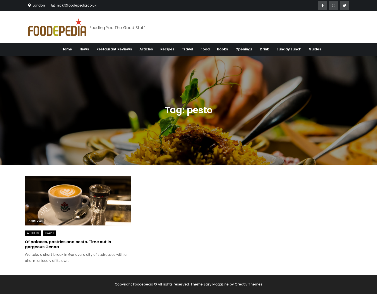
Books (222, 49)
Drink (264, 49)
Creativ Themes (248, 284)
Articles (146, 49)
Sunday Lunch (288, 49)
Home (67, 49)
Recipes (167, 49)
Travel (187, 49)
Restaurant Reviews (114, 49)
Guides (315, 49)
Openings (243, 49)
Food (205, 49)
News (84, 49)
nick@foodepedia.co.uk (76, 5)
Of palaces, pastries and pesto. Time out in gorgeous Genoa (68, 244)
